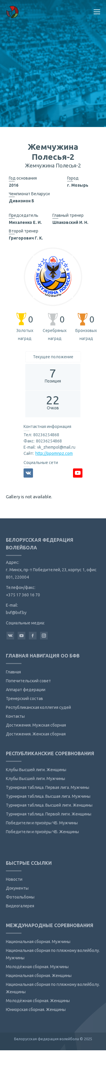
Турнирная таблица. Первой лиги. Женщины (48, 814)
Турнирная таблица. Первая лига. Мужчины (47, 787)
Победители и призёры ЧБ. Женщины (42, 831)
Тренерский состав (24, 698)
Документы (17, 888)
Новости (14, 879)
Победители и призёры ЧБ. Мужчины (42, 822)
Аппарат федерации (25, 689)
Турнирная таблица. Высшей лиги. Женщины (49, 805)
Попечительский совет (28, 680)
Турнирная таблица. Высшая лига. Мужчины (48, 796)
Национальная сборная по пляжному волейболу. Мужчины (53, 954)
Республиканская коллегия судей (38, 707)
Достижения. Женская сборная (36, 734)
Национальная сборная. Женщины (39, 975)
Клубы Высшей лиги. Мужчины (35, 778)
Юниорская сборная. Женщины (36, 1009)
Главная (13, 672)
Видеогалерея (20, 905)
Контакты (15, 716)
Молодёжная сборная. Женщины (38, 1000)
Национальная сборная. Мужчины (38, 941)
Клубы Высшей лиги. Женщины (36, 769)
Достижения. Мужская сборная (36, 725)
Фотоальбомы (20, 897)
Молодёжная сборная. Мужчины (37, 966)
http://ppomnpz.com (54, 453)
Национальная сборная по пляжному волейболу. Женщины (53, 988)
